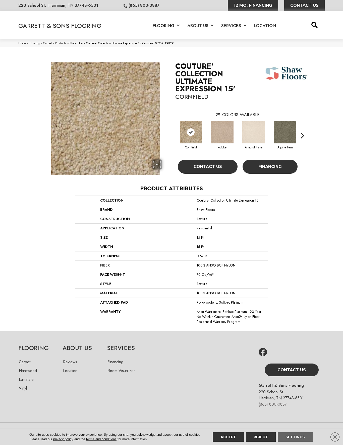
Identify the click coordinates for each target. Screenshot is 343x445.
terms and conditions (101, 439)
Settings (295, 437)
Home (22, 43)
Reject (261, 437)
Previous (173, 127)
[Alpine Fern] (285, 132)
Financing (270, 166)
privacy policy (63, 439)
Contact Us (208, 166)
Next (302, 127)
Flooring (34, 43)
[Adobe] (222, 132)
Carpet (47, 43)
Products (60, 43)
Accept (228, 437)
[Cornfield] (191, 132)
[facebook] (263, 352)
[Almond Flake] (253, 132)
